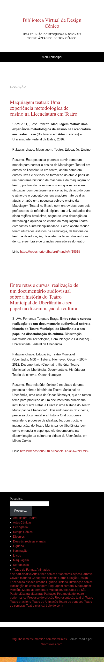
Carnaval (87, 574)
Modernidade (39, 590)
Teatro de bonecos (71, 601)
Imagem (42, 586)
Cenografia (20, 527)
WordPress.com (51, 644)
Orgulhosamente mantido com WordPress (39, 639)
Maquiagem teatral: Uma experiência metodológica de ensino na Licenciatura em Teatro (43, 108)
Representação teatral (69, 597)
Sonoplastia (21, 565)
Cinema (52, 578)
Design (83, 578)
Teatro (89, 597)
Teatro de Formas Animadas (31, 569)
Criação (72, 578)
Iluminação (20, 550)
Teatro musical (35, 605)
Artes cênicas (48, 574)
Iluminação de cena (23, 586)
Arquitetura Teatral (25, 518)
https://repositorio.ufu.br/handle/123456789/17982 (54, 451)
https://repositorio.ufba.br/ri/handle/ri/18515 (50, 251)
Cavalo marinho (20, 578)
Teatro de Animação (45, 601)
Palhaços (50, 593)
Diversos (19, 536)
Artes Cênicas (22, 522)
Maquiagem (21, 560)
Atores (67, 574)
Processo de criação (40, 597)
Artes (35, 574)
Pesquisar (21, 510)
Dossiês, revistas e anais (29, 541)
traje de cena (54, 605)
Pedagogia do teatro (70, 593)
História (63, 582)
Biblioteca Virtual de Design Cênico (52, 23)
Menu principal (52, 57)
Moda (26, 590)
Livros (17, 555)
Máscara (24, 593)
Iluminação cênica (81, 582)
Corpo (62, 578)
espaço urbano (35, 582)
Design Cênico (23, 532)
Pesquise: (16, 498)
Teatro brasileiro (20, 601)
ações (77, 574)
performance (18, 597)
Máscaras (36, 593)
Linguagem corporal (61, 586)
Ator (60, 574)
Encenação (17, 582)
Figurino (18, 546)
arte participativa (21, 574)
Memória (16, 590)
